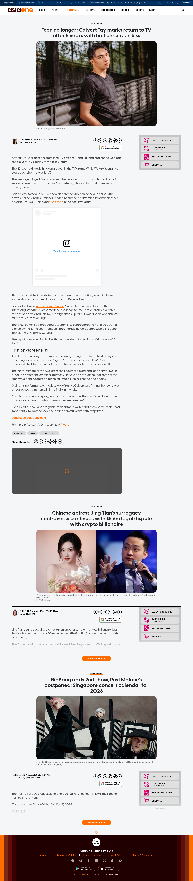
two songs (56, 202)
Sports (140, 10)
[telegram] (105, 140)
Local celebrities (49, 433)
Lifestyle (91, 10)
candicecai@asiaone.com (29, 417)
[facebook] (95, 140)
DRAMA (33, 433)
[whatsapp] (110, 140)
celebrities (18, 433)
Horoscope (108, 10)
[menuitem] (43, 10)
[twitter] (100, 140)
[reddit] (114, 140)
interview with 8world (50, 306)
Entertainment (72, 10)
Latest (42, 10)
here (66, 424)
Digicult (125, 10)
